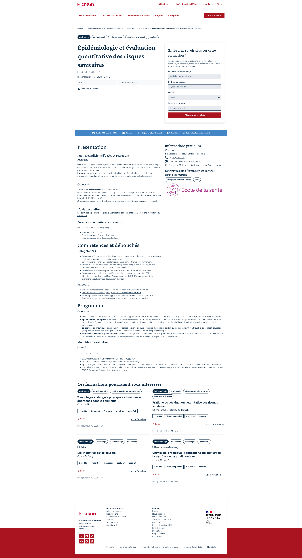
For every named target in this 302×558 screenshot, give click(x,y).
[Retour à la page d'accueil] (85, 4)
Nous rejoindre (158, 514)
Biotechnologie (85, 441)
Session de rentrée (176, 103)
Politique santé (116, 37)
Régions (159, 15)
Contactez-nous (214, 15)
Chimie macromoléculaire (165, 447)
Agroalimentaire (100, 391)
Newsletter (212, 547)
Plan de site (157, 536)
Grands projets (112, 525)
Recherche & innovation (139, 15)
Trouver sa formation (112, 15)
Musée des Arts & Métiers (163, 525)
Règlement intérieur (127, 547)
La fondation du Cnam (116, 517)
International (157, 531)
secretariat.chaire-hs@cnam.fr (188, 161)
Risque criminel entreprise (196, 391)
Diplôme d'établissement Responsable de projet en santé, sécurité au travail (115, 290)
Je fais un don (112, 522)
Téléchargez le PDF (90, 88)
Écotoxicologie (116, 441)
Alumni (109, 519)
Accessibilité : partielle (192, 547)
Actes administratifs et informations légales (159, 547)
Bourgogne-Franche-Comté (178, 179)
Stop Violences (158, 534)
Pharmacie (132, 441)
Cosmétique (204, 441)
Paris (197, 179)
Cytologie (83, 447)
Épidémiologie (143, 28)
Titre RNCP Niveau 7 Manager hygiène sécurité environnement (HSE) (111, 293)
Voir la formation (138, 419)
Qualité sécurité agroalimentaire (126, 391)
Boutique (156, 522)
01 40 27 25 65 (178, 157)
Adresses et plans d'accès (163, 519)
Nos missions (112, 514)
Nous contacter (159, 517)
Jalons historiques (114, 511)
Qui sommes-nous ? (88, 15)
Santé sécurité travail (136, 37)
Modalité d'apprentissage (179, 71)
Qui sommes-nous (114, 508)
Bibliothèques (158, 528)
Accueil (80, 28)
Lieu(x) (171, 92)
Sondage (153, 37)
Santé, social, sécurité (114, 28)
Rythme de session (177, 82)
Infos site (110, 547)
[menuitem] (165, 4)
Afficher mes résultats (195, 115)
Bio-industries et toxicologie (96, 452)
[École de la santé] (195, 190)
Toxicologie (84, 37)
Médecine (130, 28)
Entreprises (173, 15)
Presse (155, 511)
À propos (156, 508)
